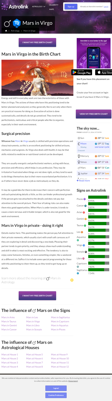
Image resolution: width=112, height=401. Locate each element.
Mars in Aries (8, 317)
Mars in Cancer (9, 329)
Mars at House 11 (60, 362)
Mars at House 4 (9, 366)
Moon (83, 143)
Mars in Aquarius (59, 325)
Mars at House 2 (9, 358)
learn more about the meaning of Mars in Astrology (31, 280)
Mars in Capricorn (60, 321)
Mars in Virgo (33, 321)
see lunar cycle (102, 146)
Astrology (37, 6)
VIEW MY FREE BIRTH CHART (94, 114)
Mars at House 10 (60, 358)
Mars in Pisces (58, 329)
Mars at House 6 (34, 358)
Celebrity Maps (53, 7)
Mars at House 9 (59, 354)
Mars (17, 141)
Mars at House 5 (34, 354)
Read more (84, 180)
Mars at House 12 (60, 366)
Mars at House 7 (34, 362)
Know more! (73, 381)
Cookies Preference (56, 395)
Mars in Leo (32, 317)
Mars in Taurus (8, 321)
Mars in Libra (32, 325)
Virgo (25, 141)
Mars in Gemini (9, 325)
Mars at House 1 (9, 354)
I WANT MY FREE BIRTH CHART (37, 42)
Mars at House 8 (34, 366)
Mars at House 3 (9, 362)
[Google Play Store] (81, 72)
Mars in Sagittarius (60, 317)
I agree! (56, 388)
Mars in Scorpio (34, 329)
